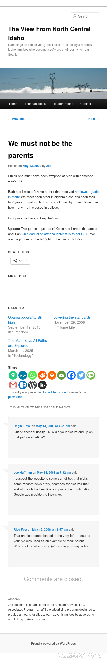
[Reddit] (42, 375)
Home (13, 103)
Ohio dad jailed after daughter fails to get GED (55, 233)
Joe (48, 165)
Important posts (35, 103)
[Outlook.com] (22, 385)
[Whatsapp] (32, 375)
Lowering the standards (72, 317)
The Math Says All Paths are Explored (27, 343)
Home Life (49, 392)
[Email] (61, 375)
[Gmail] (13, 385)
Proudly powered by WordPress (53, 643)
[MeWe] (22, 375)
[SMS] (90, 375)
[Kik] (42, 385)
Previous (16, 118)
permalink (15, 396)
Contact (85, 103)
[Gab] (13, 375)
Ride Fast (20, 529)
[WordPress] (32, 385)
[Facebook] (71, 375)
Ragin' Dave (22, 426)
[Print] (52, 375)
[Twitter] (81, 375)
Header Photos (63, 103)
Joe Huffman (23, 472)
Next (93, 118)
